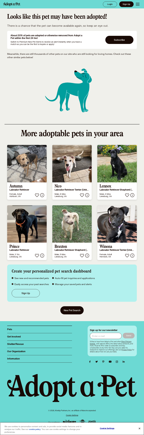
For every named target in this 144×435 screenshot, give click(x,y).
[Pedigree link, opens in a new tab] (82, 421)
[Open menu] (138, 4)
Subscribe (119, 39)
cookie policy (35, 429)
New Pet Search (72, 310)
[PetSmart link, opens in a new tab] (69, 421)
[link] (27, 172)
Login (110, 4)
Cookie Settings (72, 415)
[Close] (139, 428)
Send (128, 335)
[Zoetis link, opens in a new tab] (92, 421)
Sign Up (126, 4)
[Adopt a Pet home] (11, 4)
